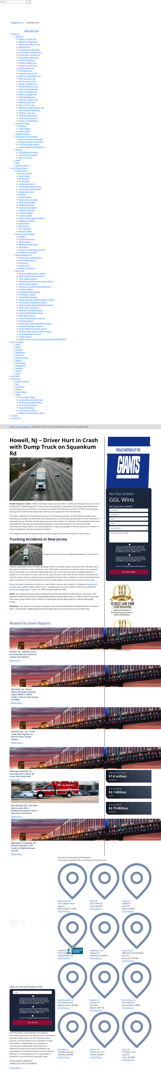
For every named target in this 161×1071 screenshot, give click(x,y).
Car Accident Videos (27, 397)
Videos (18, 394)
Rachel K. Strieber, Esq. (28, 92)
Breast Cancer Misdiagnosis (30, 257)
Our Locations (17, 342)
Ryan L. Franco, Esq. (27, 105)
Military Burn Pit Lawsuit (29, 308)
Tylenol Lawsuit (25, 336)
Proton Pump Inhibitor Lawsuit (31, 318)
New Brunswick (21, 358)
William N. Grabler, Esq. (28, 42)
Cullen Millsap (24, 128)
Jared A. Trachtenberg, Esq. (30, 76)
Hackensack (20, 352)
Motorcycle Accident (27, 202)
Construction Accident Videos (31, 400)
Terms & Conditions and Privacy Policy (135, 566)
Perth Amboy (20, 363)
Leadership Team (22, 123)
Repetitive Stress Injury (28, 244)
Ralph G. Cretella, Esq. (28, 94)
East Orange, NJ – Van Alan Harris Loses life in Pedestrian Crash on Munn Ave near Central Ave (24, 809)
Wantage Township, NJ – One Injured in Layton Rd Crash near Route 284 (22, 774)
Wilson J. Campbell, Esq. (28, 121)
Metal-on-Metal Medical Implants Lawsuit (36, 305)
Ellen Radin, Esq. (25, 71)
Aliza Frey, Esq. (25, 47)
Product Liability (25, 215)
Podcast (18, 150)
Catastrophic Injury (27, 184)
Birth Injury (23, 263)
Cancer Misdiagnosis (27, 260)
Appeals (22, 236)
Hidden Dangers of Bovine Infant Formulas (36, 300)
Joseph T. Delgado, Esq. (28, 84)
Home (12, 427)
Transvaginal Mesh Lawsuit (30, 334)
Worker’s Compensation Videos (32, 413)
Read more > (15, 660)
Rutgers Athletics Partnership (31, 142)
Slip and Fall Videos (26, 408)
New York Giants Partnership (31, 139)
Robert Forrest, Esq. (27, 102)
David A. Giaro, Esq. (27, 68)
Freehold (19, 350)
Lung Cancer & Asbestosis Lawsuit (33, 302)
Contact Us (16, 418)
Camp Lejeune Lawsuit (28, 279)
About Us (15, 34)
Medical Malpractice (23, 255)
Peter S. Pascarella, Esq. (28, 89)
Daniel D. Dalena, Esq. (28, 63)
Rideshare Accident (27, 221)
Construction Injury (27, 239)
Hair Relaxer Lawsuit (27, 294)
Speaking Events (22, 165)
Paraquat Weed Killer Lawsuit (31, 313)
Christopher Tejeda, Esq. (29, 57)
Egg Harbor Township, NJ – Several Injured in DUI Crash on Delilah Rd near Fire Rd (24, 847)
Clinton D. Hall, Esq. (27, 60)
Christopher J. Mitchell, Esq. (30, 52)
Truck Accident (25, 229)
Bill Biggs (22, 126)
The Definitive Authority (28, 152)
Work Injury (23, 247)
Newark (18, 360)
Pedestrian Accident (27, 210)
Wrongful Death (25, 231)
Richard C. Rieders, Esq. (28, 100)
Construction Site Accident (30, 189)
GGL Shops (19, 386)
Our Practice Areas (19, 168)
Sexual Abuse (24, 223)
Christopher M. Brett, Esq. (29, 49)
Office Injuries (24, 242)
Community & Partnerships (26, 136)
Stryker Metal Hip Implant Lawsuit (33, 329)
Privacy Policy (15, 1068)
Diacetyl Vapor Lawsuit (28, 284)
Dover (17, 344)
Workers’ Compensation (25, 234)
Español (21, 23)
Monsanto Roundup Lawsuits (31, 310)
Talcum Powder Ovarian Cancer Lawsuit (35, 331)
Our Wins (15, 376)
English (14, 23)
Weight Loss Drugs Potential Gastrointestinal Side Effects (42, 339)
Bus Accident (24, 178)
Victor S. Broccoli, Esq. (28, 118)
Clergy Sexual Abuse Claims (30, 186)
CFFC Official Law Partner (29, 144)
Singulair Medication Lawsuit (31, 326)
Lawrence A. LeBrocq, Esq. (29, 44)
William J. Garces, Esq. (28, 39)
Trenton (18, 371)
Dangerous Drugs (26, 192)
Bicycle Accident (25, 173)
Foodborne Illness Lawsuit (29, 292)
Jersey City (19, 355)
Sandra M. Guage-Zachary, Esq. (31, 107)
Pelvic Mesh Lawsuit (27, 315)
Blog (17, 384)
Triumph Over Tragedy (28, 155)
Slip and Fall (23, 226)
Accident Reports (22, 381)
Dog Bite (22, 194)
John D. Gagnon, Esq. (27, 81)
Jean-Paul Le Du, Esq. (27, 78)
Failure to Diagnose (27, 268)
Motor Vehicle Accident (28, 200)
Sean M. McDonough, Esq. (29, 110)
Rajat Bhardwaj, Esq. (27, 97)
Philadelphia (20, 365)
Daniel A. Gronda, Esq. (28, 65)
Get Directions (64, 911)
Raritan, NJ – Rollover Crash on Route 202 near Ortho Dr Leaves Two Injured (23, 654)
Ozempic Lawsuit (26, 289)
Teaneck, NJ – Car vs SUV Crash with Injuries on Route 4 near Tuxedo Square (23, 735)
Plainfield (19, 368)
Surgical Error (24, 265)
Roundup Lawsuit (26, 321)
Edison (18, 347)
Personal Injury (21, 171)
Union (17, 373)
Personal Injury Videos (28, 405)
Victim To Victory (26, 157)
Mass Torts (19, 271)
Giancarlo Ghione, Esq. (28, 73)
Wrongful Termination (28, 252)
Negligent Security (26, 205)
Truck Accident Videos (28, 410)
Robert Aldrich (25, 131)
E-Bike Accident (25, 197)
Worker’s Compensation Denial (32, 250)
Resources (16, 379)
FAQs (17, 163)
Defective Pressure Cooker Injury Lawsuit (36, 281)
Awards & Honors (22, 134)
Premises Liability (26, 213)
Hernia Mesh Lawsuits (28, 297)
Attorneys (19, 36)
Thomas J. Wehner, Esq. (28, 115)
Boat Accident (24, 176)
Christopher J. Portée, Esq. (29, 55)
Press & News (21, 392)
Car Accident (24, 181)
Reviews (18, 389)
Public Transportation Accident (31, 218)
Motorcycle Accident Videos (30, 402)
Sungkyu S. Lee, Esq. (27, 113)
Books (17, 160)
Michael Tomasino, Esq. (28, 86)
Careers (15, 415)
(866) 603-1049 (31, 30)
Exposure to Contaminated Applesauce (35, 286)
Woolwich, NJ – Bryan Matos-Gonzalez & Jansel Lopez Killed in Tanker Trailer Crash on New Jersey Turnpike (24, 694)
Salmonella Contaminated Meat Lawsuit (35, 323)
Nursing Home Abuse (27, 207)
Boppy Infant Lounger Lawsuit (31, 276)
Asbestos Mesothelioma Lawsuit (32, 273)
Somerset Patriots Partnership (31, 147)
